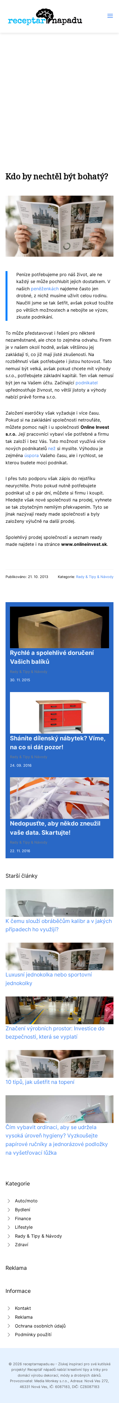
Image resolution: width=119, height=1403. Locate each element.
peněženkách (45, 288)
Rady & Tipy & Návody (94, 577)
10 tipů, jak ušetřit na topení (40, 1082)
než (52, 448)
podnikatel (87, 382)
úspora (31, 455)
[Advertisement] (59, 95)
